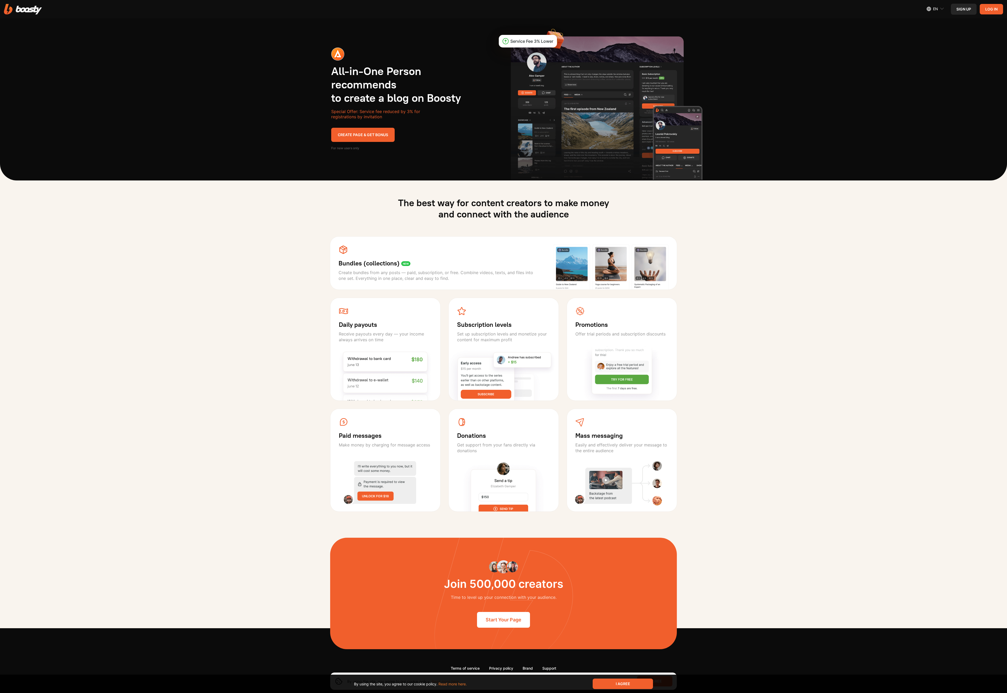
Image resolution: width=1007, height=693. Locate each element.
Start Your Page (503, 619)
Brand (528, 668)
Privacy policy (501, 668)
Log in (991, 9)
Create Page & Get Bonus (363, 134)
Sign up (963, 9)
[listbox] (932, 9)
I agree (623, 683)
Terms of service (465, 668)
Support (549, 668)
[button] (23, 9)
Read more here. (452, 684)
